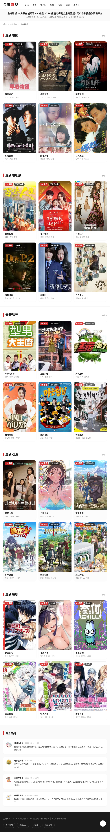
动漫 (60, 4)
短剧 (68, 4)
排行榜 (76, 4)
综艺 (52, 4)
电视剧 (43, 4)
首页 (27, 4)
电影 (34, 4)
